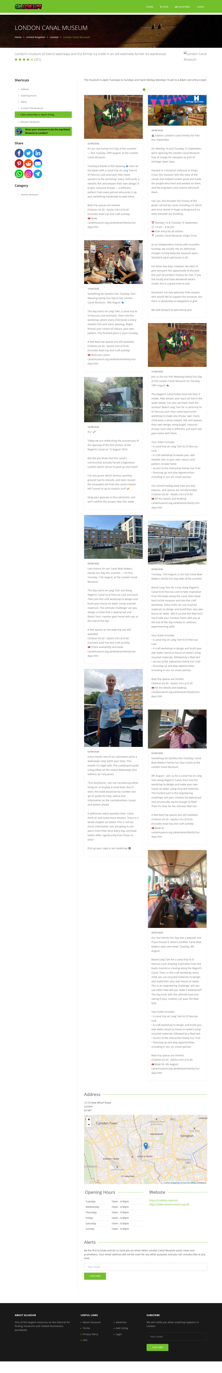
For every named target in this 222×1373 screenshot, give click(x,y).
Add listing (122, 1328)
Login (200, 6)
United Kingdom (35, 37)
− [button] (89, 1124)
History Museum (29, 194)
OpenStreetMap (189, 1182)
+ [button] (89, 1119)
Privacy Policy (90, 1334)
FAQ (85, 1340)
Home (149, 6)
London (54, 37)
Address (24, 89)
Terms (86, 1328)
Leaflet (166, 1182)
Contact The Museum (31, 108)
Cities (164, 6)
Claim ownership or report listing (37, 114)
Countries (183, 6)
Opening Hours (28, 95)
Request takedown (30, 121)
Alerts (23, 101)
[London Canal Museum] (146, 1145)
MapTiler (176, 1182)
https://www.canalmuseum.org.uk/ (169, 1204)
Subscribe (95, 1276)
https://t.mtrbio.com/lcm (163, 1200)
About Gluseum (92, 1322)
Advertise (121, 1322)
